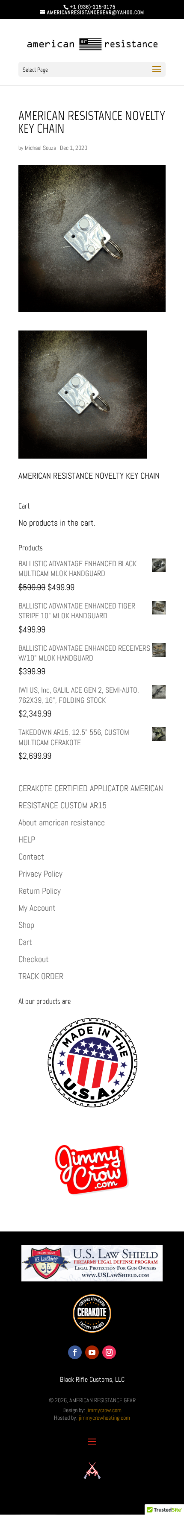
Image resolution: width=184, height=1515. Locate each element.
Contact (31, 856)
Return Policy (39, 890)
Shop (26, 924)
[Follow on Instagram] (109, 1352)
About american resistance (61, 822)
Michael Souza (40, 148)
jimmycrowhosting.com (104, 1417)
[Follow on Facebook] (75, 1352)
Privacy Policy (40, 873)
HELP (26, 839)
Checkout (33, 959)
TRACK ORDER (40, 976)
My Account (37, 907)
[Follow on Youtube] (92, 1352)
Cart (25, 942)
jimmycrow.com (104, 1410)
